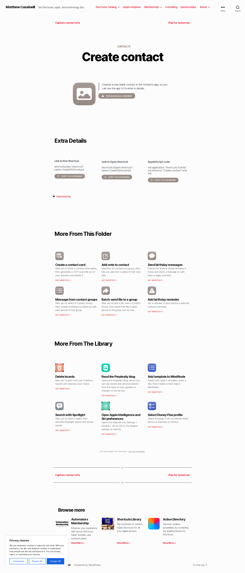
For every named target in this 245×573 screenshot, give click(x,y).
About (203, 7)
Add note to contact (115, 265)
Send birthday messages (165, 265)
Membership (151, 7)
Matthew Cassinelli (20, 7)
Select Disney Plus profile (165, 415)
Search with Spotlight (70, 415)
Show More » (77, 543)
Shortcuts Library (129, 519)
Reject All (37, 561)
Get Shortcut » (63, 280)
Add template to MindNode (166, 376)
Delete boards (65, 376)
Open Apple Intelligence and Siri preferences (121, 417)
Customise (18, 561)
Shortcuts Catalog (106, 7)
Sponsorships (188, 7)
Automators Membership (80, 521)
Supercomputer (132, 7)
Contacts (123, 46)
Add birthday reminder (163, 299)
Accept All (55, 561)
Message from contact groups (76, 299)
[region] (37, 551)
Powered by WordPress (87, 565)
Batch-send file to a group (119, 299)
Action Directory (174, 519)
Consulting (171, 7)
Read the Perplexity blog (118, 376)
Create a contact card (70, 265)
